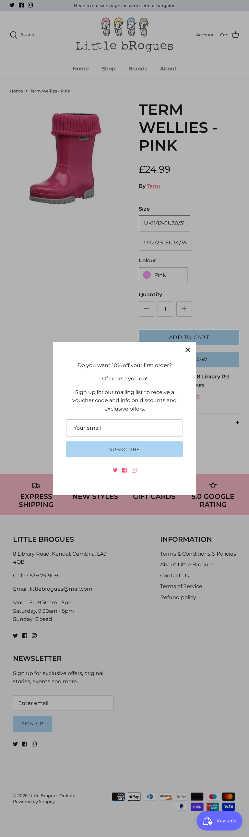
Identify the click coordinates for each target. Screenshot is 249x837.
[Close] (188, 350)
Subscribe (124, 449)
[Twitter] (115, 470)
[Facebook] (124, 470)
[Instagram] (134, 470)
